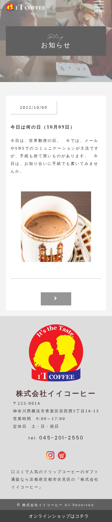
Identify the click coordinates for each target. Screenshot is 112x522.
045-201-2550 (61, 437)
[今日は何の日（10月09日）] (56, 258)
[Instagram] (50, 455)
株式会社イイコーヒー (42, 505)
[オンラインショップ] (61, 455)
